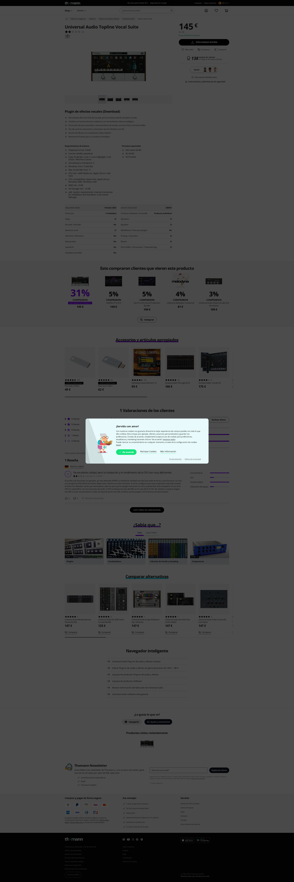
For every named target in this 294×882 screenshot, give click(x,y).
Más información (168, 451)
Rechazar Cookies (148, 451)
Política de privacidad (193, 459)
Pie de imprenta (175, 459)
